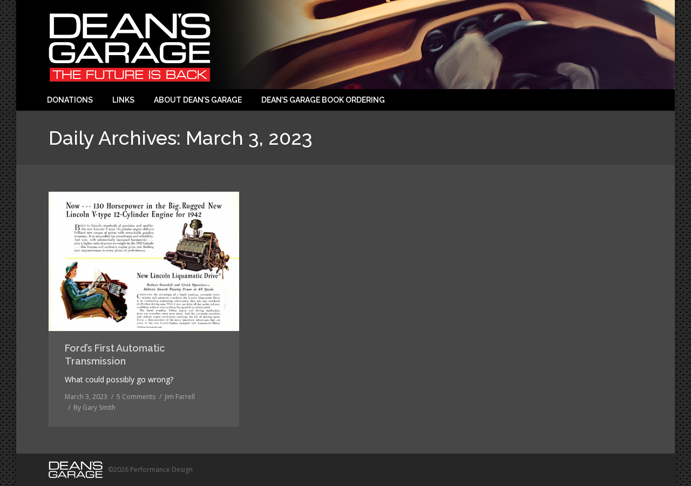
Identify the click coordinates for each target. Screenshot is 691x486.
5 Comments (136, 396)
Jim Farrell (180, 396)
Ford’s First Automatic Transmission (115, 354)
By (94, 407)
